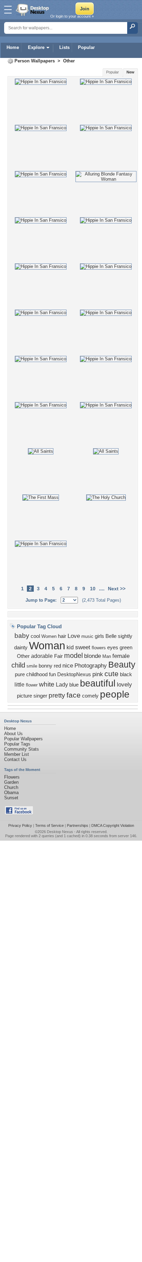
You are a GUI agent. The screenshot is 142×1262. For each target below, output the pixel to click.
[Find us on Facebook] (19, 813)
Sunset (11, 797)
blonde (92, 655)
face (74, 695)
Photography (90, 665)
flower (32, 685)
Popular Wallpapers (23, 738)
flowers (99, 647)
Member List (16, 754)
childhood (37, 674)
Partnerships (77, 825)
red (57, 666)
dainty (21, 647)
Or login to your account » (72, 16)
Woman (47, 645)
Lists (64, 47)
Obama (11, 792)
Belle (110, 636)
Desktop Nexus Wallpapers (33, 9)
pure (20, 674)
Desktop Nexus (60, 832)
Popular (86, 47)
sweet (82, 647)
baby (21, 635)
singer (40, 696)
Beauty (121, 664)
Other (69, 60)
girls (99, 636)
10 (92, 588)
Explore (36, 47)
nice (67, 665)
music (87, 636)
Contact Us (15, 759)
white (46, 684)
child (18, 665)
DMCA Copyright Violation (112, 825)
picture (24, 696)
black (126, 674)
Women (49, 636)
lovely (124, 684)
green (126, 647)
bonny (45, 666)
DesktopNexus (74, 674)
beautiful (97, 683)
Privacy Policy (20, 825)
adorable (42, 656)
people (115, 694)
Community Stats (21, 749)
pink (97, 674)
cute (111, 674)
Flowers (12, 777)
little (19, 685)
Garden (11, 782)
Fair (58, 656)
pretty (57, 695)
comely (90, 696)
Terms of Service (49, 825)
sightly (125, 636)
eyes (112, 647)
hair (62, 636)
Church (11, 787)
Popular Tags (17, 744)
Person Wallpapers (34, 60)
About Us (13, 733)
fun (52, 674)
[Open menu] (7, 9)
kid (70, 647)
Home (13, 47)
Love (74, 635)
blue (74, 685)
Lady (62, 685)
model (73, 655)
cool (35, 636)
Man (106, 656)
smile (32, 666)
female (121, 655)
